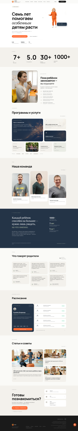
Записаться (62, 1)
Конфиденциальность (29, 427)
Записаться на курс (23, 329)
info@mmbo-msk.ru (60, 419)
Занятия (31, 1)
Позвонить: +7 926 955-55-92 (20, 407)
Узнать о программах (33, 36)
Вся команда (63, 169)
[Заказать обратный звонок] (74, 424)
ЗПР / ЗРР (27, 153)
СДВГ (23, 153)
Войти (55, 1)
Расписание (27, 1)
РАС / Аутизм (18, 153)
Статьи (44, 1)
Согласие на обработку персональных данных (60, 427)
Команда (35, 1)
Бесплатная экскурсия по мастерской (19, 36)
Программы (27, 426)
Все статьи (63, 346)
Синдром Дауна (36, 153)
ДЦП (31, 153)
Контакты (48, 1)
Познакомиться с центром (61, 243)
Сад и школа (40, 1)
